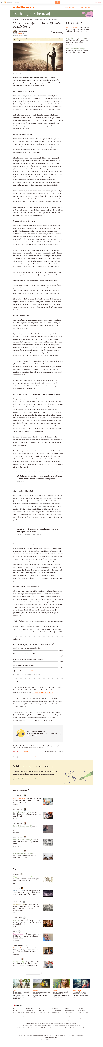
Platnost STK (80, 1020)
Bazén (30, 1025)
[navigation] (2, 2)
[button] (38, 57)
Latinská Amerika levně (70, 1018)
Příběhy (16, 920)
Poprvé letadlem (68, 1012)
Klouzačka (55, 1025)
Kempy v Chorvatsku (69, 1010)
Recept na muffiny (56, 1012)
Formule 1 (41, 1018)
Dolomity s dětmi (69, 1020)
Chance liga (41, 1010)
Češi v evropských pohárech (70, 1023)
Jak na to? (34, 778)
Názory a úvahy (18, 962)
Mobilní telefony (31, 1027)
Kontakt (52, 1035)
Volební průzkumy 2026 (18, 1012)
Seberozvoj (26, 756)
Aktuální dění (18, 891)
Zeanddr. (16, 874)
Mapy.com (37, 1023)
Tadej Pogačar (29, 1016)
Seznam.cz (98, 2)
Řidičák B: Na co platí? (83, 1016)
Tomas (15, 931)
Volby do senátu (16, 1018)
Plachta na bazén (37, 1025)
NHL (40, 1020)
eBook (16, 35)
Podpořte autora (56, 32)
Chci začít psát (85, 7)
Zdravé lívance (55, 1014)
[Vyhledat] (57, 2)
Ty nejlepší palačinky (56, 1010)
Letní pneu (55, 1027)
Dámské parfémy (48, 1027)
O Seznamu (29, 1035)
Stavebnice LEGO (39, 1027)
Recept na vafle (55, 1018)
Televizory (67, 1027)
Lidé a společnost (72, 28)
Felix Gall (28, 1018)
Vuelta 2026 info (29, 1010)
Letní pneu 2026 (81, 1010)
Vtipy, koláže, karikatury (22, 877)
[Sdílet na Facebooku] (60, 751)
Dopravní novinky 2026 (83, 1014)
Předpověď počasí (44, 1023)
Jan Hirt (28, 1014)
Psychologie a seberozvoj (75, 38)
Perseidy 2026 (52, 1023)
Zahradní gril (73, 1025)
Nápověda (46, 1035)
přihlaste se (33, 671)
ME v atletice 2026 (43, 1016)
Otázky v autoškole (82, 1018)
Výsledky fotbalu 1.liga (44, 1012)
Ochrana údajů (59, 1035)
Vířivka (78, 1025)
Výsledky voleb (16, 1014)
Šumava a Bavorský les (70, 1014)
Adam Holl (16, 888)
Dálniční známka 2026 (83, 1012)
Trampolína (44, 1025)
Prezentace (40, 756)
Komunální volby (17, 1020)
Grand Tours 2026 (30, 1020)
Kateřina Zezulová (19, 945)
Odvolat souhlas (79, 1035)
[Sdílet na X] (62, 751)
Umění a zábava (18, 934)
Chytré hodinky (73, 1027)
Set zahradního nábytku (64, 1025)
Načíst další (33, 973)
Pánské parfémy (81, 1027)
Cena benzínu (59, 1023)
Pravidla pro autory (68, 1035)
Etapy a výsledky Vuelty (31, 1012)
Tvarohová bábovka (56, 1016)
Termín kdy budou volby (18, 1016)
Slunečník (50, 1025)
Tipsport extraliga (43, 1014)
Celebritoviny (17, 917)
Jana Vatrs (16, 959)
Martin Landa (17, 901)
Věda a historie (18, 904)
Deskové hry (61, 1027)
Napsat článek (54, 733)
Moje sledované (70, 7)
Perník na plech (55, 1020)
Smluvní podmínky (38, 1035)
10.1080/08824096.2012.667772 (42, 693)
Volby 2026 (15, 1010)
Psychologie (33, 756)
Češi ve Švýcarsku (69, 1016)
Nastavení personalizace (51, 1037)
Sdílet (22, 35)
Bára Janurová (22, 31)
